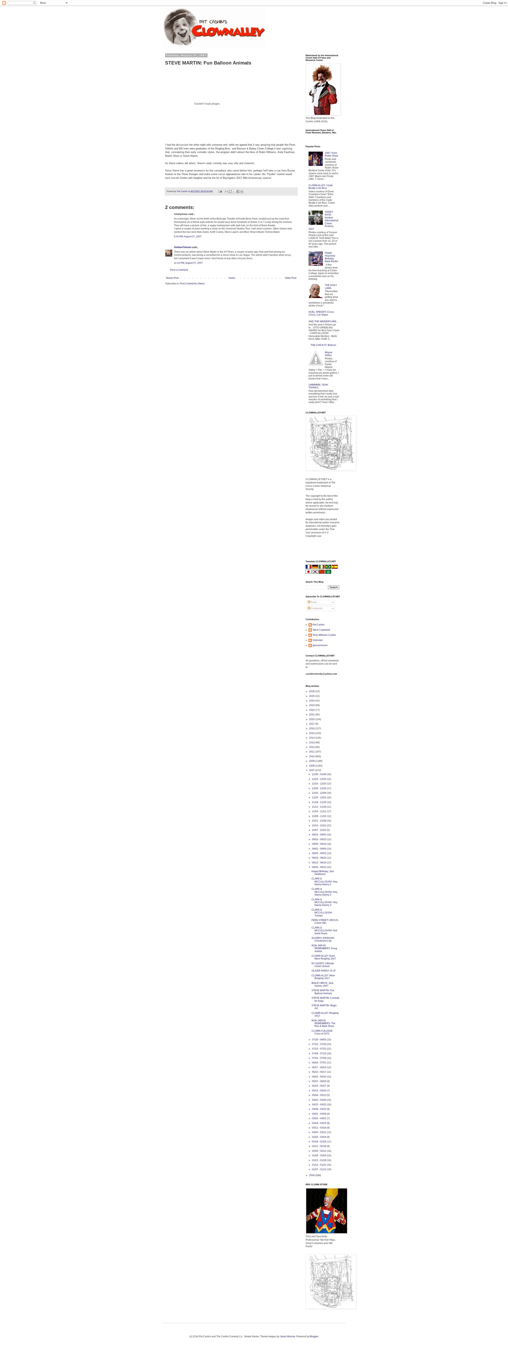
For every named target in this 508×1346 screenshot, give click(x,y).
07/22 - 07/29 (319, 1044)
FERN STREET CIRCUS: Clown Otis (325, 921)
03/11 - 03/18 (319, 1127)
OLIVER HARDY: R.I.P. (324, 970)
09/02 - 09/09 (319, 848)
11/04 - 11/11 (319, 811)
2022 (312, 710)
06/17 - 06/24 (319, 1067)
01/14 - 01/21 (319, 1164)
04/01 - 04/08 (319, 1113)
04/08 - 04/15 (319, 1109)
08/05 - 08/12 (319, 867)
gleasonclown (320, 645)
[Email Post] (220, 191)
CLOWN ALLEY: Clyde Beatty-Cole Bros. (321, 187)
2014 (312, 737)
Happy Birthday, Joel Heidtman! (323, 873)
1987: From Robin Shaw (331, 154)
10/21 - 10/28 (319, 820)
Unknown (318, 640)
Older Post (290, 278)
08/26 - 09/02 (319, 853)
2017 (312, 724)
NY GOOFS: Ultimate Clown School (323, 965)
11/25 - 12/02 (319, 797)
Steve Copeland (321, 629)
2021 (312, 714)
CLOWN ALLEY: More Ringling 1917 (323, 977)
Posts (313, 602)
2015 (312, 733)
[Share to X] (234, 191)
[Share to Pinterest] (242, 191)
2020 (312, 719)
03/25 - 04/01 (319, 1118)
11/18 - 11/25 (319, 802)
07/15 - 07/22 (319, 1048)
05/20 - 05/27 (319, 1085)
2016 (312, 728)
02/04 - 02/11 (319, 1151)
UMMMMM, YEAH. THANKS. (319, 386)
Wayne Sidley (328, 354)
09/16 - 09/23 (319, 839)
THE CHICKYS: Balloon (323, 345)
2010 (312, 756)
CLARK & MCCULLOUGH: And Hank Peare (324, 930)
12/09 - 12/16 (319, 788)
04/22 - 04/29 (319, 1100)
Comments (316, 608)
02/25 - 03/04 (319, 1137)
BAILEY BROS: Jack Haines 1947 (322, 984)
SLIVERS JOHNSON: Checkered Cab (323, 939)
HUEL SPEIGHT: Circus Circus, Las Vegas (321, 313)
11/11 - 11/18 (319, 806)
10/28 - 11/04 (319, 816)
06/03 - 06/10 (319, 1076)
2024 (312, 700)
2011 (312, 751)
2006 (312, 1175)
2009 (312, 761)
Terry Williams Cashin (324, 635)
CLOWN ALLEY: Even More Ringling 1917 (324, 957)
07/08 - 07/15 (319, 1053)
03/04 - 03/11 (319, 1132)
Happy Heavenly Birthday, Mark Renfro (331, 257)
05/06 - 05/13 (319, 1095)
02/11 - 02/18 (319, 1146)
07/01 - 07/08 (319, 1058)
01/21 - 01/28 (319, 1160)
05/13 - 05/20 (319, 1090)
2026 (312, 691)
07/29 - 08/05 (319, 1039)
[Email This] (227, 191)
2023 (312, 705)
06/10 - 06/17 (319, 1072)
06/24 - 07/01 (319, 1062)
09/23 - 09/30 (319, 834)
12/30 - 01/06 (319, 774)
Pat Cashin (318, 624)
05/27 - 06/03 (319, 1081)
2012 (312, 747)
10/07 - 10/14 (319, 830)
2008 (312, 765)
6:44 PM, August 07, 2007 (188, 236)
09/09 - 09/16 (319, 844)
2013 (312, 742)
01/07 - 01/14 (319, 1169)
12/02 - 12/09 (319, 793)
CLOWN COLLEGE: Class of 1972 (322, 1032)
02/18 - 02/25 (319, 1141)
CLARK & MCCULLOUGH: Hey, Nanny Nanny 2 (325, 892)
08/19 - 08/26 (319, 857)
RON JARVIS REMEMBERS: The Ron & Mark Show (323, 1023)
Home (232, 278)
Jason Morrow (287, 1336)
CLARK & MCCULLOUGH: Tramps (322, 912)
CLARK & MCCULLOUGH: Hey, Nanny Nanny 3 (325, 902)
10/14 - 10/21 (319, 825)
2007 (312, 770)
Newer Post (172, 278)
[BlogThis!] (230, 191)
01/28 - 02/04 (319, 1155)
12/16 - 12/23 (319, 783)
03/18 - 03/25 (319, 1123)
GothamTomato (182, 247)
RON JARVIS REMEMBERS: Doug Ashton (324, 948)
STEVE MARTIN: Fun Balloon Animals (323, 992)
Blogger (314, 1336)
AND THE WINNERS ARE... (323, 321)
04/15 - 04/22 (319, 1104)
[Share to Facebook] (238, 191)
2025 (312, 696)
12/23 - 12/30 (319, 779)
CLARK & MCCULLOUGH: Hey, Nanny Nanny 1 (325, 881)
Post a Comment (179, 269)
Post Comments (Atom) (192, 283)
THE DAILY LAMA (331, 286)
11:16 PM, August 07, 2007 (188, 263)
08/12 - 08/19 (319, 862)
